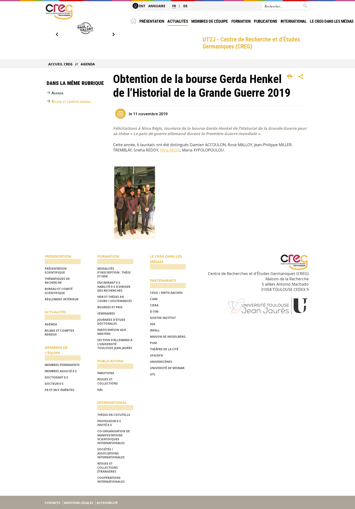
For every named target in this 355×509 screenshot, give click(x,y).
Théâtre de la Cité (164, 349)
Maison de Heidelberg (167, 337)
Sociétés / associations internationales (111, 453)
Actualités (177, 21)
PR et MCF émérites (59, 390)
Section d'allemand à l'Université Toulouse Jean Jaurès (114, 344)
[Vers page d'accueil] (59, 12)
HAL (100, 390)
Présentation (151, 21)
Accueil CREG (60, 64)
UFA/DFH (156, 355)
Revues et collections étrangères (107, 467)
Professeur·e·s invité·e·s (109, 423)
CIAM (153, 299)
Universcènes (161, 362)
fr (174, 6)
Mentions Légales (78, 503)
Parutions (105, 373)
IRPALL (155, 330)
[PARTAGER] (301, 76)
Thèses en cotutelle (113, 415)
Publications (265, 21)
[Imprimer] (289, 76)
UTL (153, 374)
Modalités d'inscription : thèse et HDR (114, 273)
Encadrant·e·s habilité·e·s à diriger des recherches (113, 287)
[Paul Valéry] (85, 28)
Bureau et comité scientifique (59, 291)
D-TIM (154, 312)
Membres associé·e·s (61, 371)
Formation (240, 21)
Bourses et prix (109, 307)
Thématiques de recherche (57, 281)
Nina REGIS (170, 150)
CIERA (154, 305)
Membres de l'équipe (209, 21)
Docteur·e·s (54, 384)
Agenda (88, 64)
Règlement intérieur (61, 299)
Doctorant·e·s (56, 377)
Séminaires (106, 313)
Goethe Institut (163, 318)
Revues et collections (107, 381)
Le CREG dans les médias (331, 21)
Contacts (52, 503)
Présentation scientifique (56, 271)
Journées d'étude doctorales (111, 322)
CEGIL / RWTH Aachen (166, 293)
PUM (153, 343)
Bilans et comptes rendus (71, 101)
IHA (152, 324)
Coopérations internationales (111, 480)
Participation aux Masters (111, 332)
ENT (141, 6)
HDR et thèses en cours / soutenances (114, 299)
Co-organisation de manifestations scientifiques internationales (113, 437)
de (185, 6)
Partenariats (163, 280)
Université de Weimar (167, 368)
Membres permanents (62, 365)
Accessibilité (107, 503)
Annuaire (156, 6)
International (293, 21)
